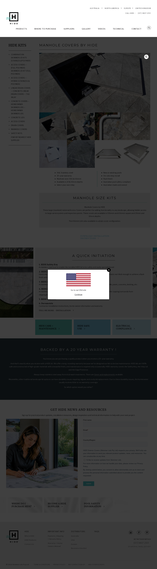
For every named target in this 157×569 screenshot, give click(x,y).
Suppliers (69, 29)
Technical (118, 29)
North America (112, 8)
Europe (128, 8)
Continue (78, 294)
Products (21, 29)
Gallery (86, 29)
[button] (146, 57)
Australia (94, 8)
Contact (137, 29)
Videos (101, 29)
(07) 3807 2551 (144, 13)
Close (109, 270)
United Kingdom (143, 8)
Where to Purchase (45, 29)
